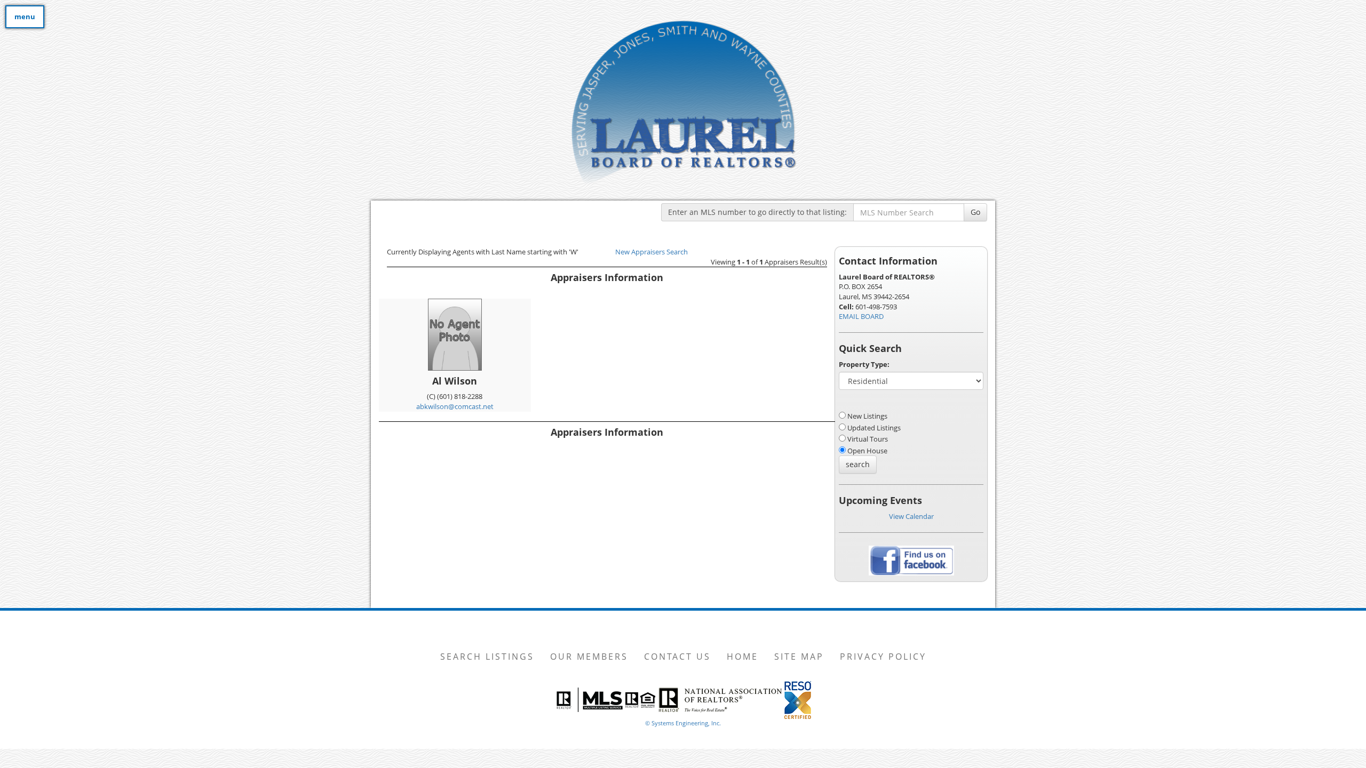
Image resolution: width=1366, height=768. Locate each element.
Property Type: (864, 364)
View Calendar (911, 516)
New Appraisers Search (651, 252)
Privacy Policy (883, 656)
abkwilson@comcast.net (455, 406)
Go (975, 212)
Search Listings (487, 656)
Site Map (799, 656)
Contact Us (677, 656)
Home (742, 656)
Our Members (589, 656)
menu (24, 16)
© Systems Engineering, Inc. (683, 723)
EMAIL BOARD (861, 316)
